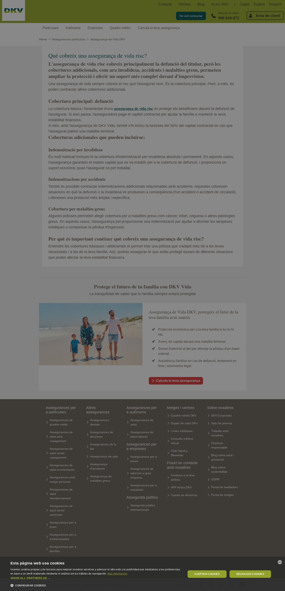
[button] (95, 578)
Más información (117, 573)
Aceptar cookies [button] (207, 574)
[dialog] (142, 574)
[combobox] (280, 562)
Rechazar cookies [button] (250, 574)
